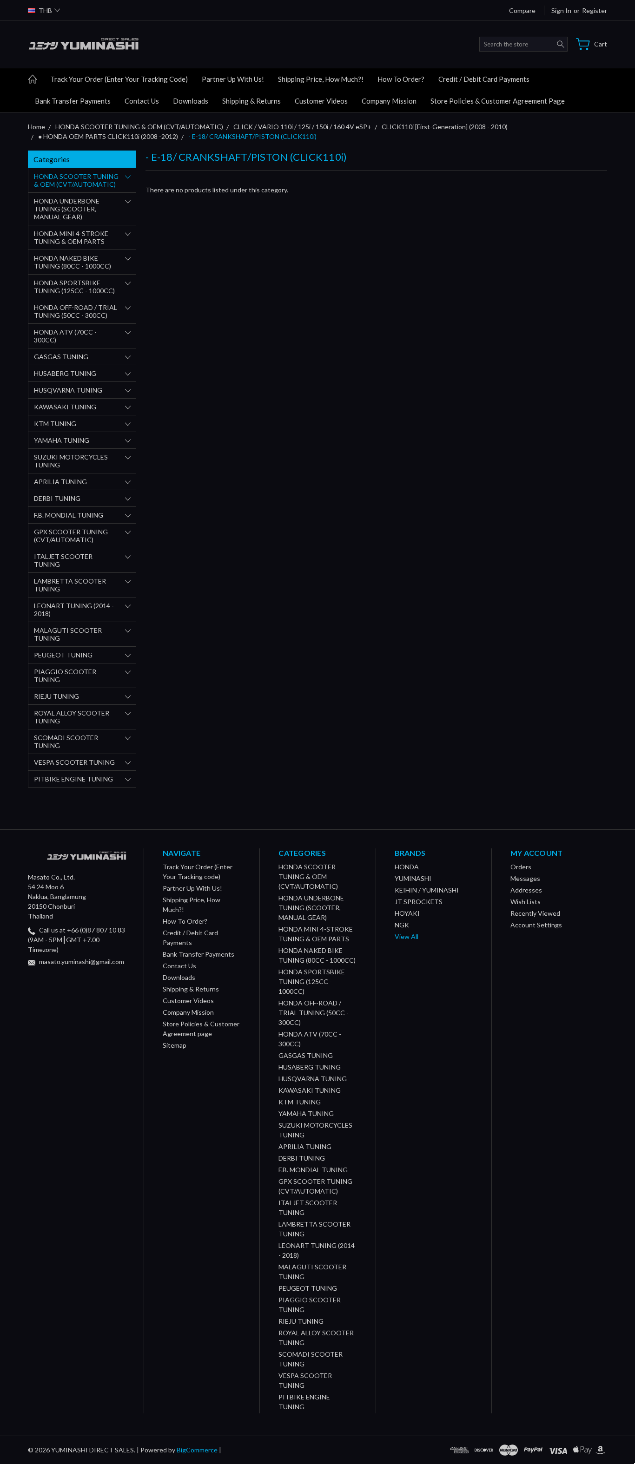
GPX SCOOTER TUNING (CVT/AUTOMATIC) (71, 536)
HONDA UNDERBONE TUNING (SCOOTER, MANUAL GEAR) (66, 209)
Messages (525, 878)
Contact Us (142, 101)
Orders (520, 867)
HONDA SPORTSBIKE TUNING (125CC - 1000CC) (74, 287)
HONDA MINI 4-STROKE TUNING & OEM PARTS (71, 237)
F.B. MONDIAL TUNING (68, 515)
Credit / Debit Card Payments (483, 79)
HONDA (407, 867)
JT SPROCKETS (419, 902)
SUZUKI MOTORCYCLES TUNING (71, 461)
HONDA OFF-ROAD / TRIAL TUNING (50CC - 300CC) (75, 311)
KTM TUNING (55, 423)
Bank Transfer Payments (73, 101)
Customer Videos (321, 101)
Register (594, 10)
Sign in (561, 10)
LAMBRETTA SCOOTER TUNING (70, 585)
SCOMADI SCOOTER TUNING (66, 741)
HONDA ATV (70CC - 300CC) (65, 336)
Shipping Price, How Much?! (321, 79)
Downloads (190, 101)
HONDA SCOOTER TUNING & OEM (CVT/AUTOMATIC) (76, 180)
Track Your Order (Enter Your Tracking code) (119, 79)
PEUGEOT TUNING (63, 655)
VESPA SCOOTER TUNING (74, 762)
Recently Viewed (535, 913)
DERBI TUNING (57, 498)
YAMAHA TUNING (61, 440)
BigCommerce (197, 1450)
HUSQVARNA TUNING (68, 390)
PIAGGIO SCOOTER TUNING (65, 675)
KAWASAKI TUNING (65, 407)
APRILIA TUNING (60, 482)
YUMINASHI (413, 878)
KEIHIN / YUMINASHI (427, 890)
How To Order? (400, 79)
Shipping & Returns (251, 101)
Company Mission (389, 101)
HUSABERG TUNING (65, 373)
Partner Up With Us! (233, 79)
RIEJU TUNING (56, 696)
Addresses (526, 890)
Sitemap (174, 1045)
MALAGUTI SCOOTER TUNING (68, 634)
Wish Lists (525, 902)
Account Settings (536, 925)
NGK (402, 925)
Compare (522, 10)
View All (406, 936)
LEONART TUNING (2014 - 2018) (74, 609)
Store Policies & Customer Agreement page (497, 101)
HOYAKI (407, 913)
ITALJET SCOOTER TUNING (63, 560)
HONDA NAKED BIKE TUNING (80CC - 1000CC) (72, 262)
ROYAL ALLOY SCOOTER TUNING (71, 717)
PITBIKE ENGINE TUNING (73, 779)
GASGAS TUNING (61, 357)
